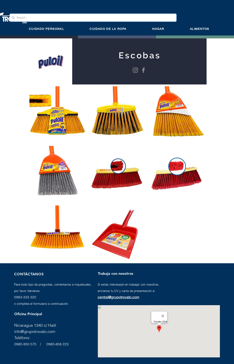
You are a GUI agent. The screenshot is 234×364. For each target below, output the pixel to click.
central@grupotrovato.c (116, 297)
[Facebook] (143, 70)
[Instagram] (135, 70)
